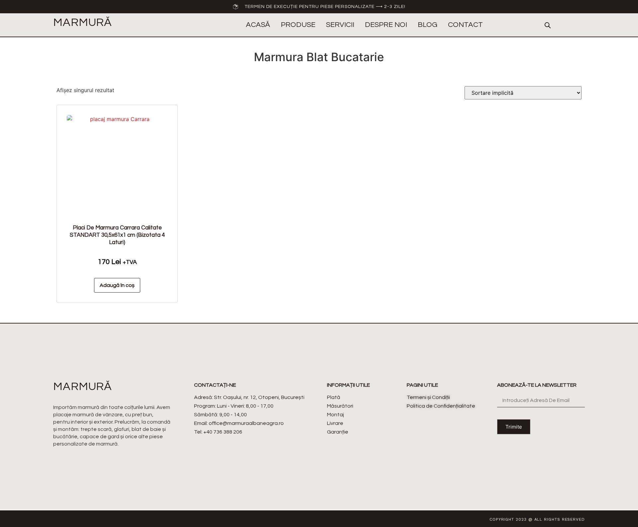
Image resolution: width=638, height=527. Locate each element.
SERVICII (340, 25)
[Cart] (579, 25)
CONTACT (465, 25)
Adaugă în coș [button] (117, 285)
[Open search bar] (547, 25)
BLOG (427, 25)
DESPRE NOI (386, 25)
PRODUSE (298, 25)
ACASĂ (258, 25)
